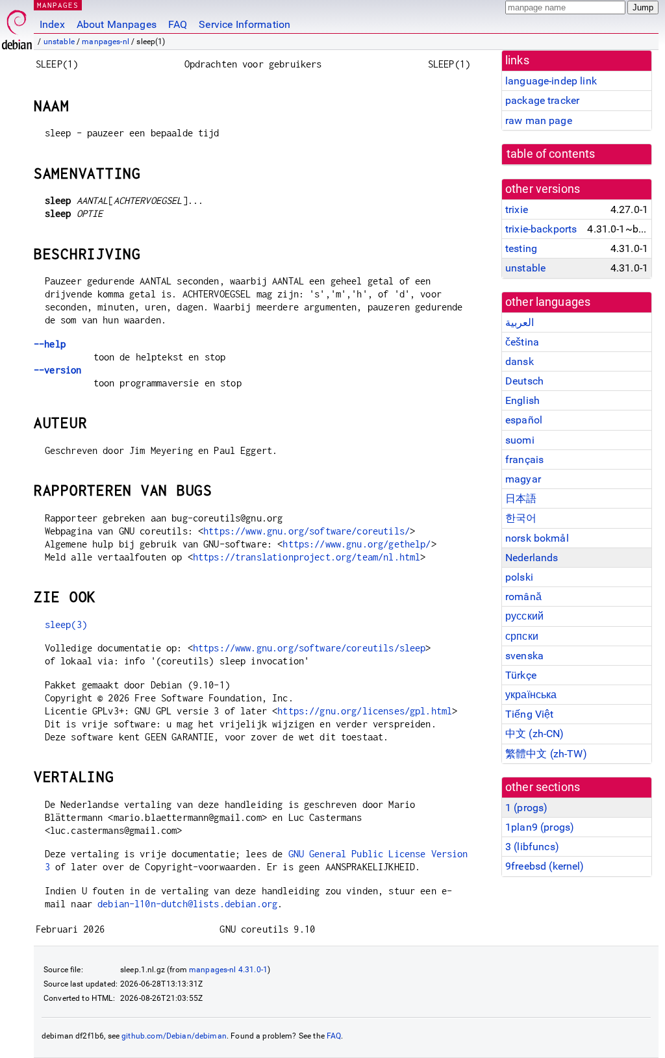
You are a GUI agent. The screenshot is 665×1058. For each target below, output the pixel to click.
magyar (523, 479)
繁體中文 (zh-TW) (546, 754)
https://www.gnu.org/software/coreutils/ (306, 530)
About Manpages (117, 24)
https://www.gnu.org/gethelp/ (356, 543)
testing (521, 248)
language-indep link (551, 81)
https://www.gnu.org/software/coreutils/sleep (309, 647)
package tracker (542, 100)
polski (519, 577)
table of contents (551, 153)
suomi (519, 440)
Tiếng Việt (529, 714)
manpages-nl (105, 41)
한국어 (520, 518)
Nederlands (531, 557)
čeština (522, 342)
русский (524, 616)
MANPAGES (58, 5)
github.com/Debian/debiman (174, 1035)
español (523, 420)
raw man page (538, 120)
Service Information (244, 24)
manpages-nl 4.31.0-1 (228, 969)
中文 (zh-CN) (534, 733)
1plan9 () (539, 827)
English (522, 400)
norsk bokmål (537, 538)
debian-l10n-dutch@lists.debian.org (187, 903)
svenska (524, 655)
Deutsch (524, 381)
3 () (532, 846)
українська (531, 694)
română (523, 596)
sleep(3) (66, 624)
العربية (519, 322)
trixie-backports (541, 229)
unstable (59, 41)
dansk (519, 361)
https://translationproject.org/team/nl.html (306, 556)
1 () (526, 807)
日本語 (520, 498)
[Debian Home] (17, 26)
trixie (516, 209)
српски (521, 636)
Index (52, 24)
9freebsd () (544, 866)
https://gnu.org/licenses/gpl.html (364, 710)
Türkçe (520, 675)
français (524, 459)
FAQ (177, 24)
